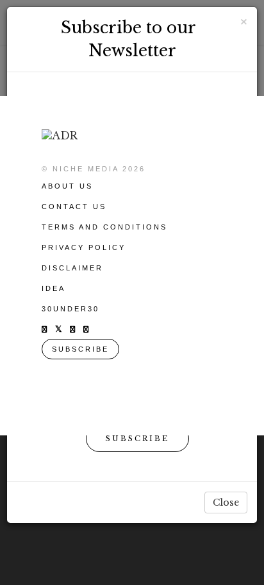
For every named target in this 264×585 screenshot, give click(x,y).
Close (226, 502)
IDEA (53, 288)
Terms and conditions (104, 227)
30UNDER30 (70, 309)
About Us (67, 186)
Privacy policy (84, 247)
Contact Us (74, 206)
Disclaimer (72, 268)
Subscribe (137, 438)
